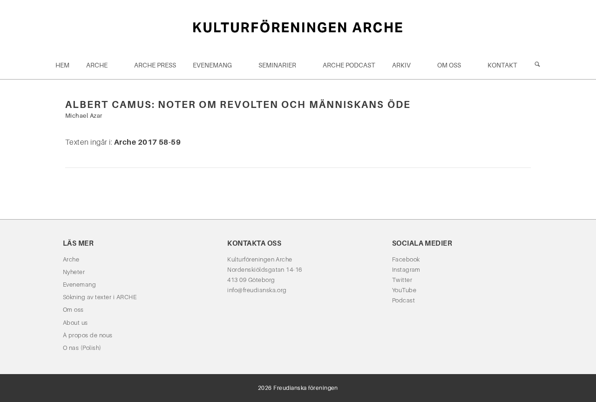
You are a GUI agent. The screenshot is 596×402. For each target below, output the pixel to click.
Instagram (406, 269)
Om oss (449, 65)
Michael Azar (83, 115)
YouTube (404, 290)
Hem (62, 65)
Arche (97, 65)
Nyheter (74, 271)
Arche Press (155, 65)
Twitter (402, 279)
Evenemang (212, 65)
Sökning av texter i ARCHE (99, 297)
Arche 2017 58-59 (147, 142)
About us (75, 322)
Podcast (403, 300)
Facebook (406, 259)
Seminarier (277, 65)
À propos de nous (88, 335)
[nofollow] (537, 65)
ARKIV (401, 65)
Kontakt (502, 65)
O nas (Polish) (82, 347)
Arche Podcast (349, 65)
